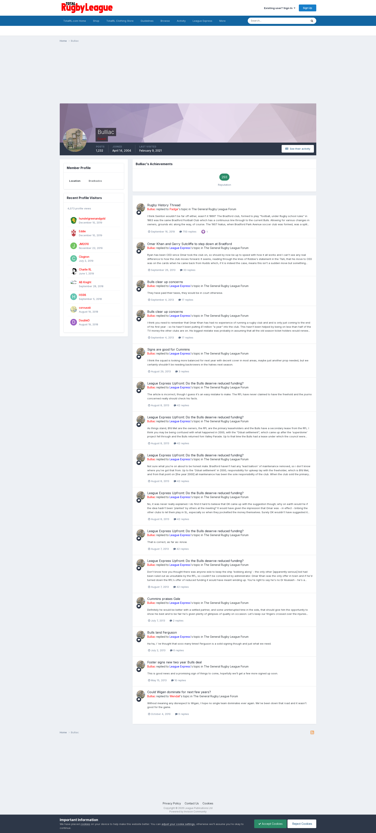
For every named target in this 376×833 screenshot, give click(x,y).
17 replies (187, 299)
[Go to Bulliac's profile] (140, 207)
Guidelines (147, 20)
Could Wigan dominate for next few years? (179, 692)
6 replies (178, 650)
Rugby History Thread (163, 205)
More (222, 20)
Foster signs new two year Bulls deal (174, 662)
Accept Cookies (272, 823)
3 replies (183, 371)
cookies (85, 824)
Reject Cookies (302, 823)
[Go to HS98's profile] (73, 296)
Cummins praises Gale (163, 599)
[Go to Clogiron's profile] (73, 258)
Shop (96, 20)
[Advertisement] (131, 76)
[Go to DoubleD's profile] (73, 322)
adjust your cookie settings (178, 824)
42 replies (182, 405)
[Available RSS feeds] (312, 732)
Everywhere (295, 20)
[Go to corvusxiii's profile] (73, 309)
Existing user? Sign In (279, 8)
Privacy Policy (172, 803)
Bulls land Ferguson (162, 632)
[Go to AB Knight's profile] (73, 284)
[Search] (312, 21)
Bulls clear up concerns (165, 282)
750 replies (189, 231)
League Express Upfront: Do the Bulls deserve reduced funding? (195, 383)
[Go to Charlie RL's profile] (73, 271)
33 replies (189, 269)
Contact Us (192, 803)
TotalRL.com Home (74, 20)
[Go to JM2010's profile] (73, 245)
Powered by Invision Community (188, 811)
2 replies (177, 620)
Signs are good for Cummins (168, 349)
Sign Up (307, 7)
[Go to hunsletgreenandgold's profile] (73, 220)
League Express (202, 20)
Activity (181, 20)
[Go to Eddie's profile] (73, 233)
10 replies (180, 680)
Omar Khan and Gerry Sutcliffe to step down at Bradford (189, 244)
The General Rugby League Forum (214, 209)
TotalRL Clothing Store (120, 20)
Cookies (207, 803)
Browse (165, 20)
